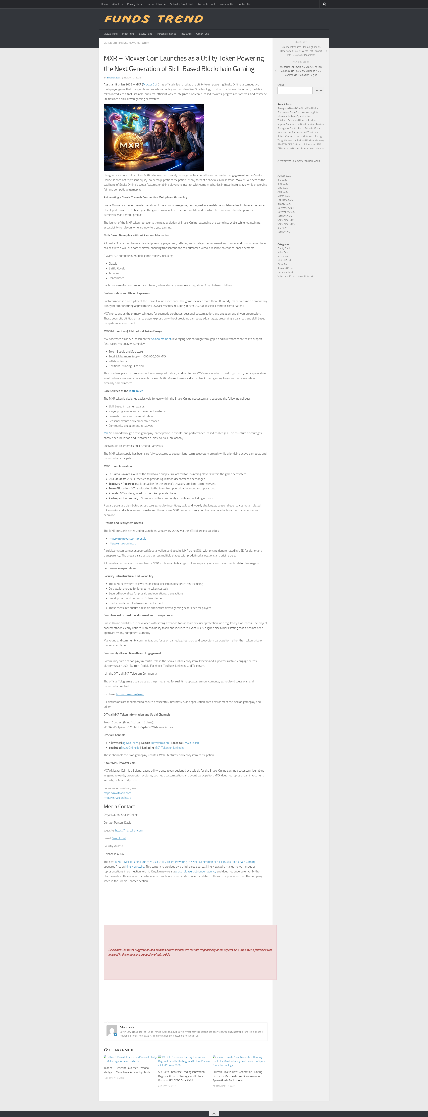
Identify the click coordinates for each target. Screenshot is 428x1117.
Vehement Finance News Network (126, 42)
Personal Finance (166, 33)
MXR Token (192, 743)
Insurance (186, 33)
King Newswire (134, 866)
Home (104, 4)
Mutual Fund (110, 33)
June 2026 (283, 183)
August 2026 (284, 175)
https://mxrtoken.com (117, 793)
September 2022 (286, 223)
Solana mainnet (161, 339)
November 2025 (286, 211)
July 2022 (282, 227)
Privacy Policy (134, 4)
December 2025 (286, 207)
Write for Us (226, 4)
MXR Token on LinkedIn (169, 748)
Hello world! (314, 160)
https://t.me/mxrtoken (130, 694)
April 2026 (283, 191)
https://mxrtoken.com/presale (127, 538)
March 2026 (284, 195)
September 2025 (286, 219)
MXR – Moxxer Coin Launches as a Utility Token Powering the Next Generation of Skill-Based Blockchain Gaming (185, 862)
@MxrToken (131, 743)
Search (281, 84)
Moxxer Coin (150, 84)
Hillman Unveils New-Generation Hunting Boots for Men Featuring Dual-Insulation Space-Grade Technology (237, 1076)
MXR (107, 433)
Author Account (206, 4)
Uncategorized (285, 272)
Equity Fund (145, 33)
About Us (117, 4)
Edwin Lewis (114, 77)
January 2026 (284, 203)
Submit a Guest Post (181, 4)
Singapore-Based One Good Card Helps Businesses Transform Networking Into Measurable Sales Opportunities (298, 112)
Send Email (119, 838)
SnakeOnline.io (130, 748)
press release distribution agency (195, 871)
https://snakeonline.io (122, 543)
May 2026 (283, 187)
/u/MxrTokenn (160, 743)
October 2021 (285, 232)
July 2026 (282, 179)
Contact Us (244, 4)
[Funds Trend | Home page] (153, 19)
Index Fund (128, 33)
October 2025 (285, 215)
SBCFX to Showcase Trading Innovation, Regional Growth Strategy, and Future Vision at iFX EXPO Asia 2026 (181, 1076)
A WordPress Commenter (291, 160)
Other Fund (202, 33)
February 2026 (285, 199)
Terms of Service (156, 4)
